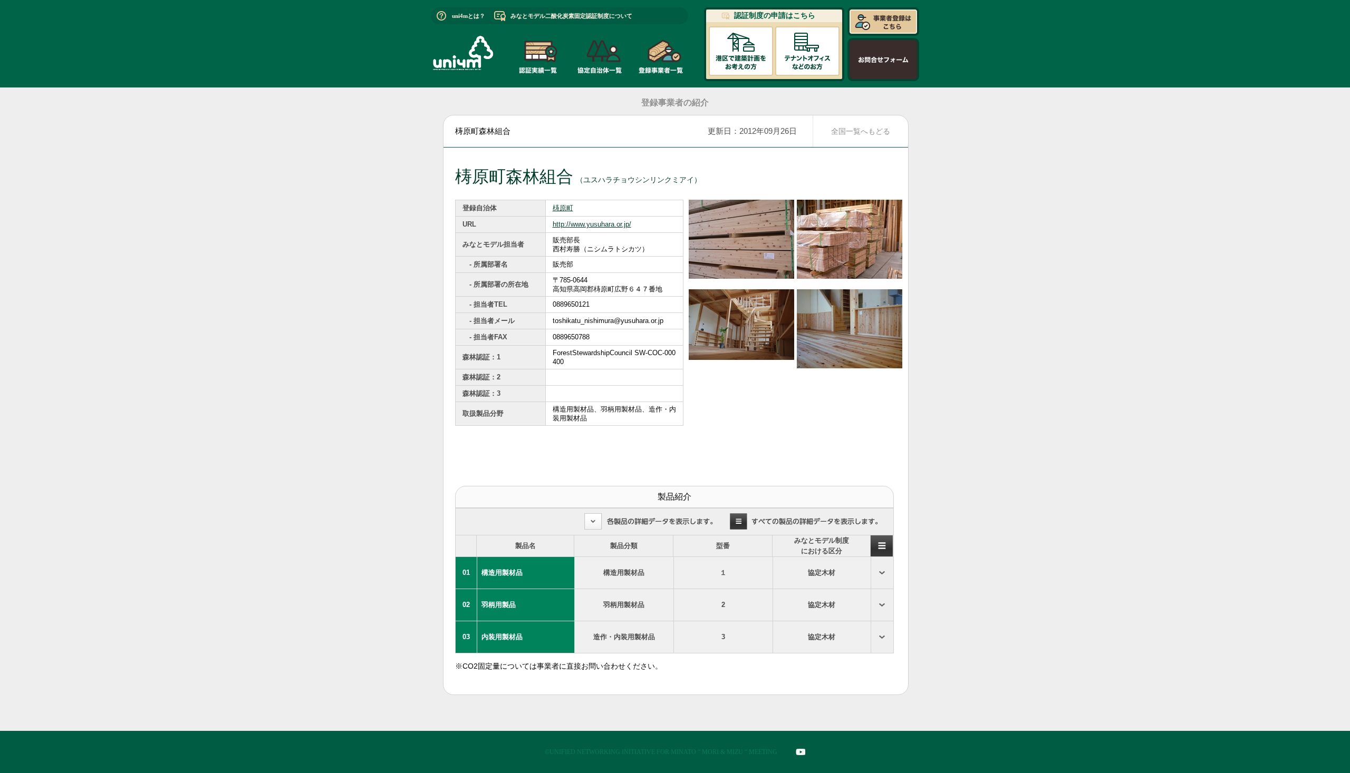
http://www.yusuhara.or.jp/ (592, 224)
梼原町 (563, 208)
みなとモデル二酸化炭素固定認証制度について (571, 16)
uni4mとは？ (468, 16)
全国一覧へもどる (860, 131)
